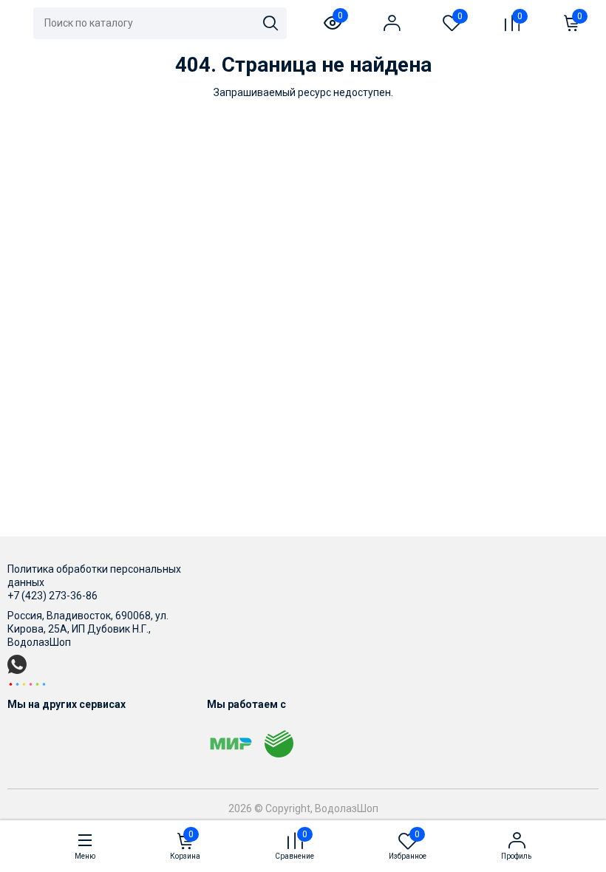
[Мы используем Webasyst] (27, 683)
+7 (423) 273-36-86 (52, 596)
